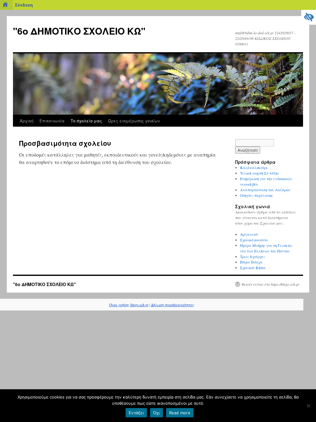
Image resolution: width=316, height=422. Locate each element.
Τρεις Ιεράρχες (253, 256)
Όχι (156, 412)
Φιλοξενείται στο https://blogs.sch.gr (270, 284)
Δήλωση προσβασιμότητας (172, 304)
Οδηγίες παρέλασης (256, 195)
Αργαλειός (249, 234)
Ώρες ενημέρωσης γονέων (134, 121)
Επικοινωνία (52, 121)
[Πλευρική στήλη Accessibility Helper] (308, 17)
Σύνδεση (24, 4)
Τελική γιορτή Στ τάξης (259, 173)
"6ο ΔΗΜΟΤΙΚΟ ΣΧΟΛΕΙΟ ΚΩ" (79, 30)
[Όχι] (308, 406)
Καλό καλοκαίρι (254, 167)
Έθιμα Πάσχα (251, 262)
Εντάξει (136, 412)
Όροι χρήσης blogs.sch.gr (128, 304)
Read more (179, 412)
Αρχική (26, 121)
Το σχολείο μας (86, 121)
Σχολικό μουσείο (254, 239)
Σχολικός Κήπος (253, 267)
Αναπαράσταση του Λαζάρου (265, 189)
